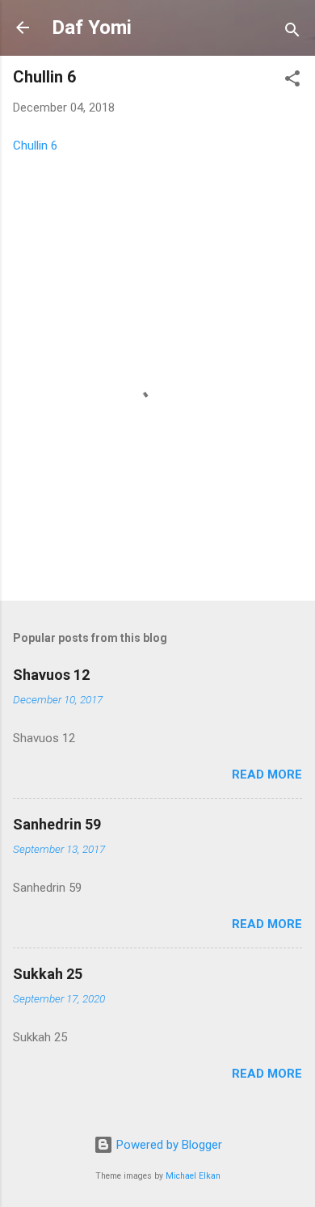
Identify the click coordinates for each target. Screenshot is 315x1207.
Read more (267, 774)
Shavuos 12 (51, 674)
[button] (292, 81)
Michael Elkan (193, 1176)
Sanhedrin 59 (57, 824)
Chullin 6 (35, 145)
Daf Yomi (92, 27)
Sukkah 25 (47, 973)
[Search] (292, 32)
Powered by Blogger (167, 1144)
